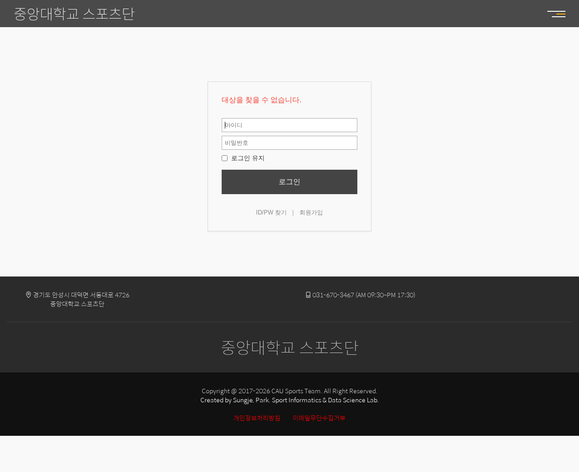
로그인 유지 (247, 158)
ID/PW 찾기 (271, 212)
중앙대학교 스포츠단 (74, 14)
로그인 (289, 182)
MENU (551, 13)
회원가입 (311, 212)
